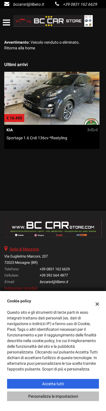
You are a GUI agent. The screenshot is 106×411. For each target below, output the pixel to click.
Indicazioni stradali (20, 288)
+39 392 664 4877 (54, 275)
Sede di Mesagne (24, 249)
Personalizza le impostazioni (53, 396)
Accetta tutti (53, 384)
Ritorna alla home (19, 48)
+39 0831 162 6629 (80, 4)
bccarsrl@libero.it (28, 4)
